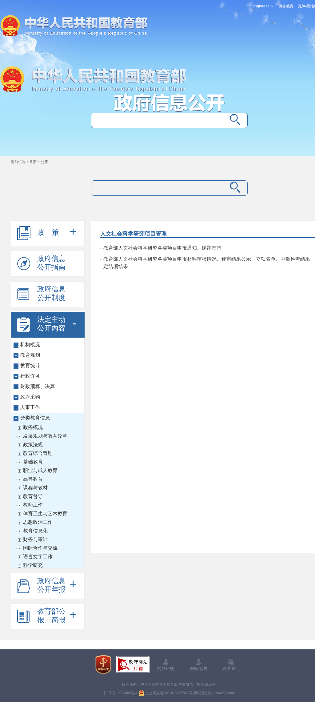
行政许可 (30, 376)
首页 (33, 162)
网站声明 (165, 668)
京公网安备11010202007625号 (169, 693)
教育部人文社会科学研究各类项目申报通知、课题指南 (162, 248)
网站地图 (198, 668)
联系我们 (231, 668)
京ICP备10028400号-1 (120, 693)
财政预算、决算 (37, 386)
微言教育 (286, 6)
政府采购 (30, 396)
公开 (44, 162)
